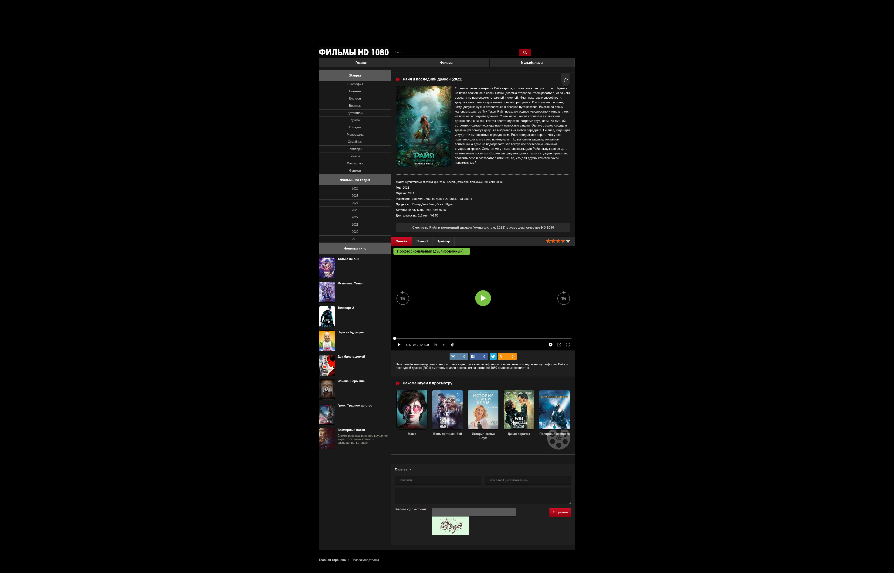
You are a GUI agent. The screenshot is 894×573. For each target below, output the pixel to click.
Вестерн (355, 98)
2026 (355, 188)
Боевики (355, 91)
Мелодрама (355, 134)
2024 (355, 203)
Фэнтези (355, 170)
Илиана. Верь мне (351, 381)
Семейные (355, 141)
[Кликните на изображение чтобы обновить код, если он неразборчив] (450, 534)
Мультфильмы (532, 62)
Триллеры (355, 149)
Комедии (355, 127)
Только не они (348, 259)
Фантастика (355, 163)
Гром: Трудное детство (355, 405)
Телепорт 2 (346, 308)
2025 (355, 195)
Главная (362, 62)
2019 (355, 239)
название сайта (354, 52)
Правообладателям (365, 560)
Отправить (560, 512)
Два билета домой (351, 356)
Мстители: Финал (350, 283)
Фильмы (446, 62)
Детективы (355, 113)
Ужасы (355, 156)
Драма (355, 120)
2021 (355, 224)
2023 (355, 210)
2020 (355, 231)
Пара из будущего (351, 332)
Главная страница (332, 560)
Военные (355, 105)
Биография (355, 84)
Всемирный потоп (351, 430)
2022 (355, 217)
